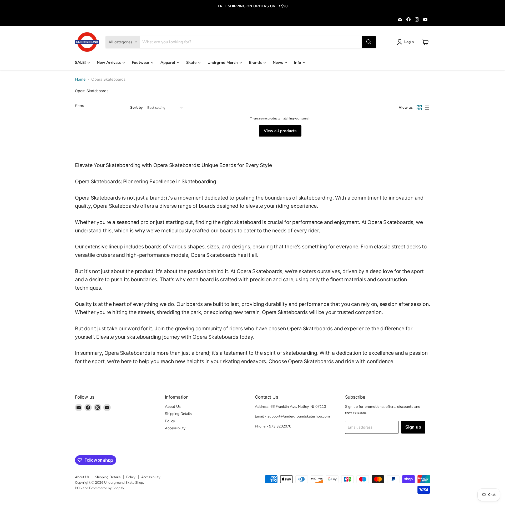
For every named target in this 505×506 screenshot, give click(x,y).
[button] (406, 42)
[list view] (426, 107)
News (278, 62)
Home (80, 79)
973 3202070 (280, 426)
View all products (280, 130)
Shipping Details (178, 413)
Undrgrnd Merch (223, 62)
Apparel (168, 62)
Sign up (413, 427)
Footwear (141, 62)
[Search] (369, 42)
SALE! (81, 62)
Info (298, 62)
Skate (192, 62)
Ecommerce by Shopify (106, 488)
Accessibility (175, 428)
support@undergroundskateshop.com (298, 416)
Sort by (136, 108)
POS (78, 488)
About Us (173, 406)
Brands (256, 62)
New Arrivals (109, 62)
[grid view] (419, 107)
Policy (170, 421)
